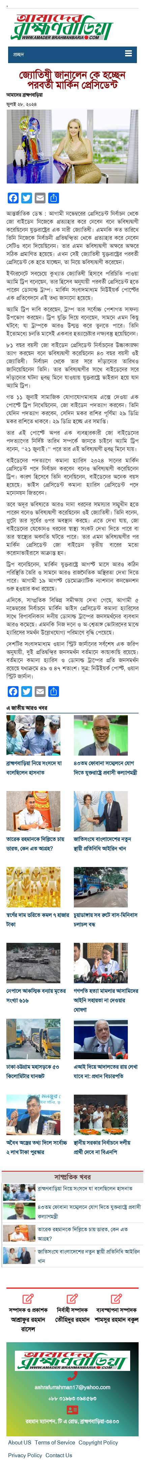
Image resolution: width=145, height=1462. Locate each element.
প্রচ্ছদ (18, 54)
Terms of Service (55, 1442)
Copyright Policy (98, 1442)
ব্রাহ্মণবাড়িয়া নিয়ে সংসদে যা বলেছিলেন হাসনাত (85, 1188)
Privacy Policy (25, 1455)
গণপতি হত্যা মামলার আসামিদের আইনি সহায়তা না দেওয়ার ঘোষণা (106, 1000)
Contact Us (59, 1455)
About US (19, 1442)
